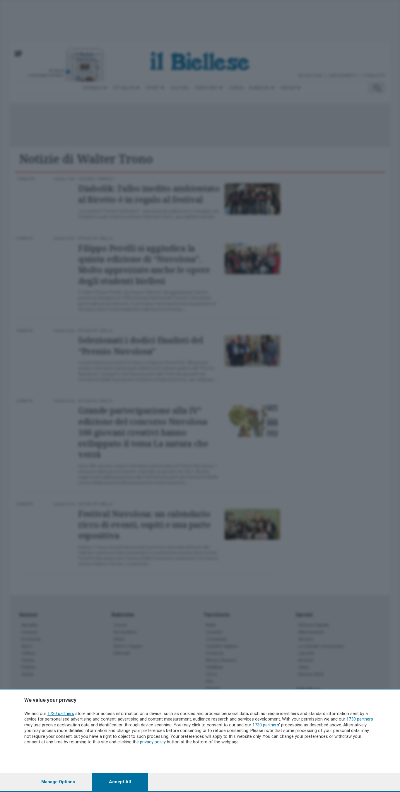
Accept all (120, 781)
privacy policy (153, 742)
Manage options (58, 781)
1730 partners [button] (60, 713)
